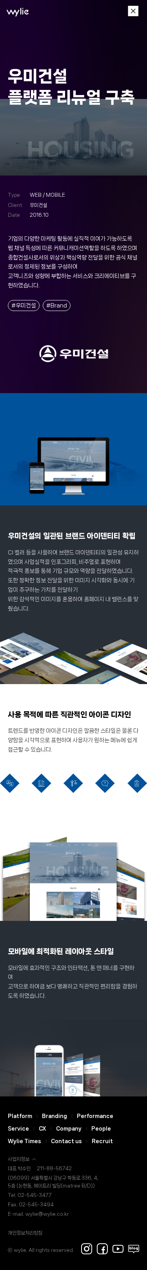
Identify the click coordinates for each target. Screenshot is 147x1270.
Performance (95, 1116)
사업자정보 (18, 1159)
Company (69, 1128)
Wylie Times (24, 1141)
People (101, 1128)
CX (42, 1128)
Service (18, 1128)
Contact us (66, 1141)
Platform (20, 1116)
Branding (54, 1116)
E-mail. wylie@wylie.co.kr (38, 1214)
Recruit (102, 1141)
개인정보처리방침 (25, 1232)
